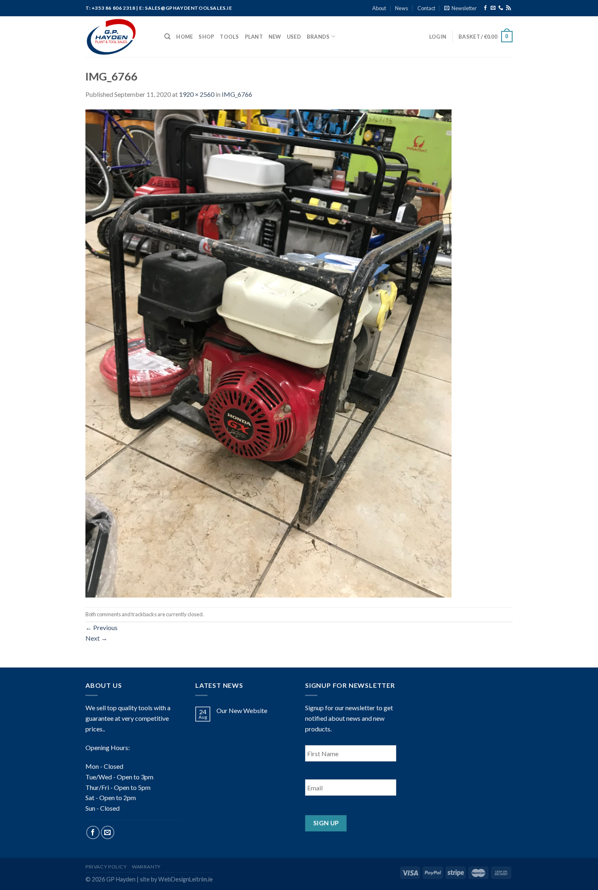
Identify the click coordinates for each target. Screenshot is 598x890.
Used (294, 36)
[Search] (167, 36)
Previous (101, 627)
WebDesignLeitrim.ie (185, 879)
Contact (426, 8)
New (274, 36)
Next (96, 638)
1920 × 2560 (196, 94)
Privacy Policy (106, 867)
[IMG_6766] (268, 352)
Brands (318, 36)
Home (184, 36)
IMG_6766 (237, 94)
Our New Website (241, 710)
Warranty (146, 867)
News (401, 8)
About (379, 8)
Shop (206, 36)
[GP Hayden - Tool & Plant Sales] (118, 36)
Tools (229, 36)
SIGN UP (326, 823)
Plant (254, 36)
